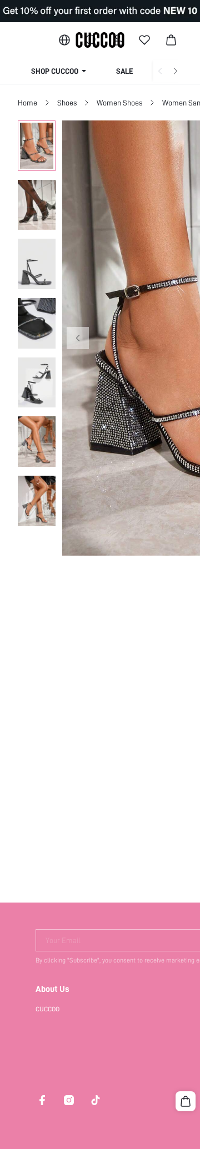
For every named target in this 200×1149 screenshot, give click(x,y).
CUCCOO (47, 1009)
